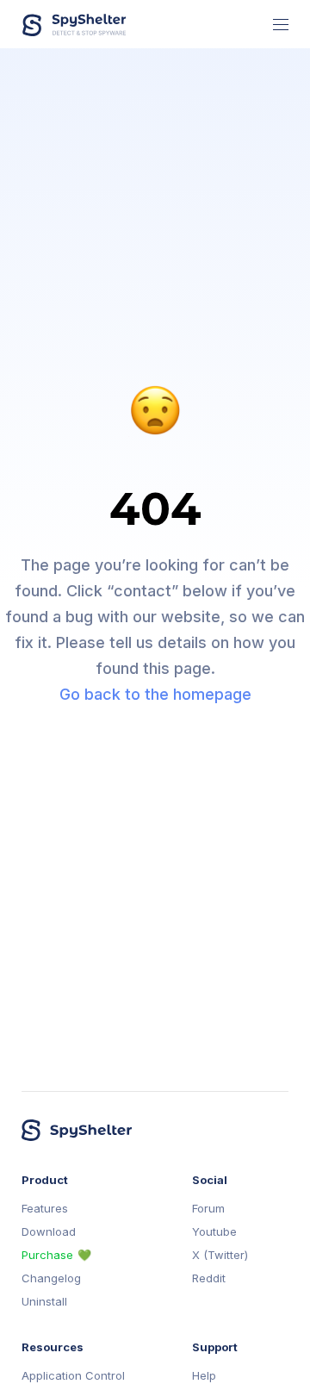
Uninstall (44, 1301)
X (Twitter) (220, 1255)
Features (45, 1208)
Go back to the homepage (155, 694)
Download (49, 1231)
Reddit (209, 1278)
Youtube (214, 1231)
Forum (208, 1208)
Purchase (47, 1255)
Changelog (51, 1278)
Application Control (73, 1375)
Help (204, 1375)
